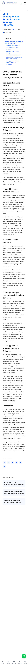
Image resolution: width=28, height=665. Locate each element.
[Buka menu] (24, 3)
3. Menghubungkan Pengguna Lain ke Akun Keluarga (14, 57)
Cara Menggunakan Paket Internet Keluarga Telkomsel (14, 42)
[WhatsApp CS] (24, 656)
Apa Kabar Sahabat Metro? (13, 45)
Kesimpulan (9, 64)
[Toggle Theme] (21, 3)
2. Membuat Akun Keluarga (13, 55)
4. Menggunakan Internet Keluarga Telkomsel (12, 61)
